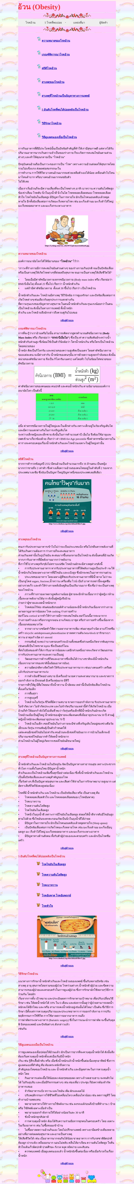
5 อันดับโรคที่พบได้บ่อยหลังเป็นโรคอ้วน (65, 109)
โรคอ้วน (30, 22)
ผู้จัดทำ (103, 22)
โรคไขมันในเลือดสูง (54, 864)
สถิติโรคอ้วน (49, 68)
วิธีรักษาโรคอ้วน (51, 123)
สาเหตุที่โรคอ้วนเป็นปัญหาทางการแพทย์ (66, 95)
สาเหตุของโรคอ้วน (53, 82)
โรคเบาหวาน (50, 885)
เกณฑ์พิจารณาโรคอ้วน (56, 54)
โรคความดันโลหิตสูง (54, 874)
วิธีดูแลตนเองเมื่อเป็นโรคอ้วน (59, 137)
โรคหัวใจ (47, 905)
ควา (56, 40)
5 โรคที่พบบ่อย (53, 22)
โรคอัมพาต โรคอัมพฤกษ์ (56, 895)
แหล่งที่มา (79, 22)
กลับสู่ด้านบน (67, 320)
